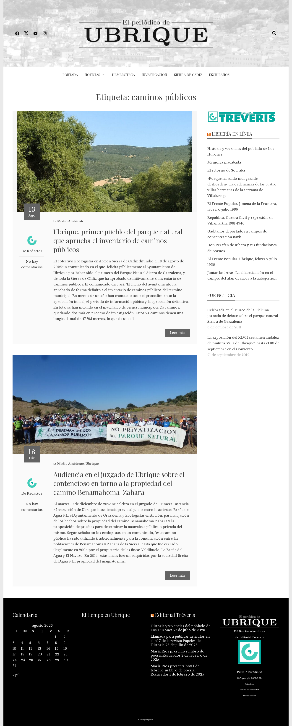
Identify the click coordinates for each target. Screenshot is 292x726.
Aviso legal (249, 684)
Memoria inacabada (224, 162)
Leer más (177, 333)
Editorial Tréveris (175, 614)
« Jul (16, 675)
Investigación (154, 74)
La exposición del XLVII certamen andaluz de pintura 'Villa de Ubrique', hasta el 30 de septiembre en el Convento (243, 343)
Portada (70, 74)
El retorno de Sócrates (226, 170)
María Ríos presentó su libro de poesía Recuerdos (177, 653)
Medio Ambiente (70, 221)
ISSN (240, 672)
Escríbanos (219, 74)
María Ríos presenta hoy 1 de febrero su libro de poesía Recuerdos (175, 670)
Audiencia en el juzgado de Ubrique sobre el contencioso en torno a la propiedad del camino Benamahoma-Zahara (119, 483)
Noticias (92, 74)
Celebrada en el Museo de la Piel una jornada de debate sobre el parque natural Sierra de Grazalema (242, 316)
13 (39, 649)
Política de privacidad (249, 690)
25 (23, 660)
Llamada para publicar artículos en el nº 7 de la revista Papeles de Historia (180, 640)
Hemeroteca (123, 74)
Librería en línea (232, 134)
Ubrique (92, 464)
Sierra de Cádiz (188, 74)
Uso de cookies (249, 696)
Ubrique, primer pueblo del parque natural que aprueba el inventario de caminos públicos (118, 240)
